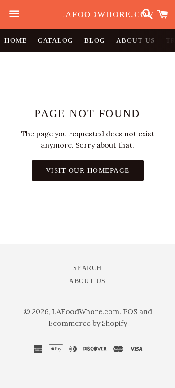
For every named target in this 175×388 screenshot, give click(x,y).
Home (15, 40)
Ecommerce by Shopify (87, 322)
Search (87, 268)
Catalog (56, 40)
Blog (94, 40)
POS (130, 311)
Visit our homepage (88, 170)
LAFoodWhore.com (87, 14)
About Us (135, 40)
